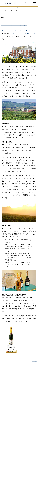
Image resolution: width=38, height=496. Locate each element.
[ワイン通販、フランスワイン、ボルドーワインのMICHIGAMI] (10, 3)
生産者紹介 (25, 7)
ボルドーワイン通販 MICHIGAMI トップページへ (11, 7)
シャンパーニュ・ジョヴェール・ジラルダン (14, 25)
